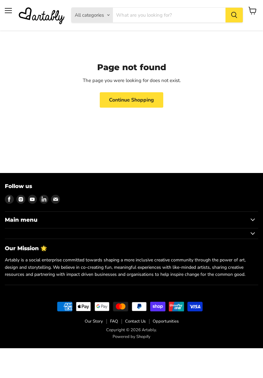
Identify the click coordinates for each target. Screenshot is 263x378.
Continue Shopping (131, 99)
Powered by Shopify (131, 337)
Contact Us (135, 321)
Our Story (94, 321)
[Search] (234, 15)
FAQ (114, 321)
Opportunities (166, 321)
